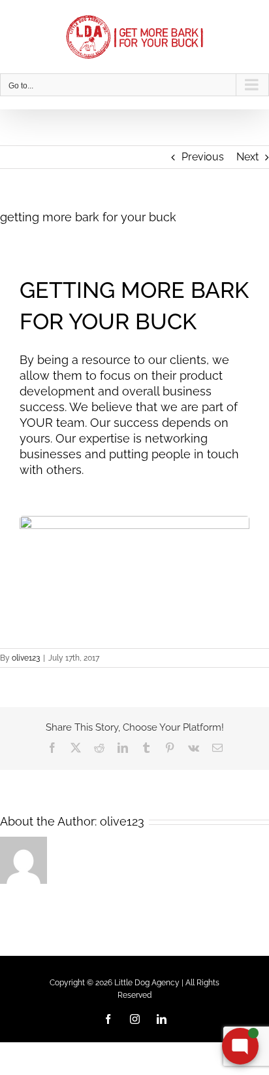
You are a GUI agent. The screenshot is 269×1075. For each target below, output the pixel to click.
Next (247, 157)
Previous (203, 157)
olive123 (26, 658)
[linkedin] (161, 1019)
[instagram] (135, 1019)
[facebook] (108, 1019)
